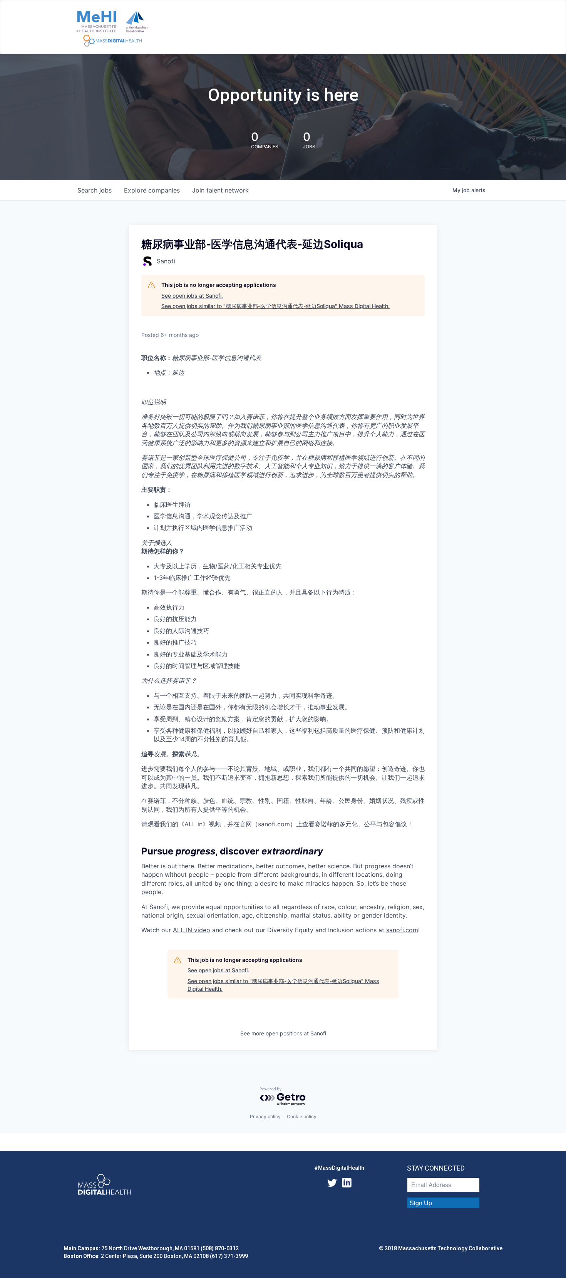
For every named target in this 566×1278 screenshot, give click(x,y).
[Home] (112, 28)
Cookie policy (301, 1116)
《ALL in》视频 (199, 824)
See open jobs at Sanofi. (192, 295)
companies (152, 190)
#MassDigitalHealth (339, 1168)
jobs (94, 190)
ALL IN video (191, 930)
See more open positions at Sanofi (283, 1033)
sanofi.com (274, 824)
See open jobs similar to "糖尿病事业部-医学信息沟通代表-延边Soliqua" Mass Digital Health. (275, 306)
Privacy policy (265, 1116)
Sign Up (421, 1202)
